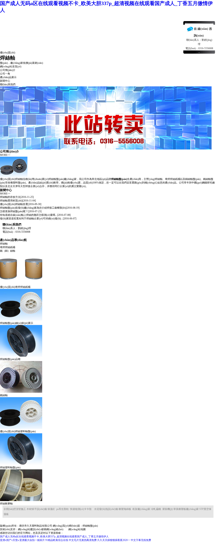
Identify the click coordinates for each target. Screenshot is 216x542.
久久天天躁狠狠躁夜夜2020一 (113, 540)
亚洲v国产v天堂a (9, 540)
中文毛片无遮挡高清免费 (83, 540)
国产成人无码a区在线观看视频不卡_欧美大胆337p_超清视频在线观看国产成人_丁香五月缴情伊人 (54, 536)
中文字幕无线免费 (141, 540)
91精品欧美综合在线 (56, 540)
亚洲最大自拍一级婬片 (32, 540)
